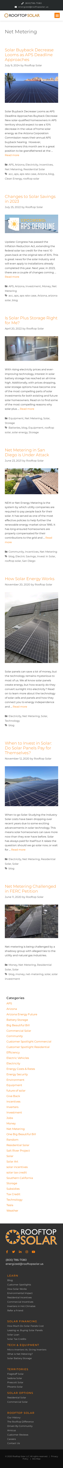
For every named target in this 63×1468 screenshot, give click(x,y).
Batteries (14, 427)
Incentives (46, 164)
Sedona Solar (14, 1378)
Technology (12, 720)
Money (46, 286)
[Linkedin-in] (20, 1252)
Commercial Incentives (20, 1302)
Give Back (13, 1096)
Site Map (36, 1459)
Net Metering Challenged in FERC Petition (30, 889)
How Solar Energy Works (29, 578)
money (20, 974)
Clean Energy (13, 178)
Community (16, 551)
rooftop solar (31, 178)
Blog (10, 1280)
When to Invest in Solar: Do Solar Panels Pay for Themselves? (28, 748)
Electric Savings (26, 556)
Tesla (9, 1205)
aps (16, 174)
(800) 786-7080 (16, 1259)
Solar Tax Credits (16, 1339)
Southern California (19, 1178)
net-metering (34, 974)
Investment (33, 286)
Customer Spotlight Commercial (28, 1041)
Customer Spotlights (19, 1284)
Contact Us (13, 1443)
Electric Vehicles (17, 1058)
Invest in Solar (46, 556)
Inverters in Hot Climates (21, 1306)
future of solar (16, 1090)
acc (11, 174)
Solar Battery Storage (19, 1358)
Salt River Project (18, 1150)
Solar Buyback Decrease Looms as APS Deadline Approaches (29, 54)
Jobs (9, 1118)
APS (11, 164)
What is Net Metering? (20, 1354)
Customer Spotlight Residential (28, 1047)
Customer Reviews (17, 1434)
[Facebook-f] (7, 1252)
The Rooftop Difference (20, 1421)
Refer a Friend (15, 1310)
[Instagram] (27, 1252)
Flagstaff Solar (15, 1374)
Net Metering (13, 169)
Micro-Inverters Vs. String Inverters (26, 1349)
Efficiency (13, 1052)
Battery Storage (17, 1019)
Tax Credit (13, 1194)
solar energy (20, 432)
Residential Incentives (19, 1297)
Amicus (11, 1430)
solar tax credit (16, 1172)
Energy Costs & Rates (20, 1068)
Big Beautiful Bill (18, 1025)
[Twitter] (13, 1252)
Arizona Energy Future (21, 1014)
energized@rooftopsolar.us (24, 1263)
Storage (10, 423)
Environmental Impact (20, 1293)
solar (48, 974)
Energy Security (17, 1074)
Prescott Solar (15, 1382)
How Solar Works (17, 1289)
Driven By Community (19, 1426)
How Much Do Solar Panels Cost (25, 1326)
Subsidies (13, 1188)
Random (12, 1139)
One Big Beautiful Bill (21, 1134)
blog (51, 174)
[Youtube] (33, 1252)
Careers (11, 1439)
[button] (57, 15)
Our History (13, 1417)
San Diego (28, 560)
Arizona (19, 164)
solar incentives (17, 1167)
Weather (12, 1210)
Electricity (32, 164)
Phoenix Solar (15, 1386)
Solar (46, 418)
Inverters (12, 1107)
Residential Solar (34, 169)
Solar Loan (13, 1334)
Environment (15, 1079)
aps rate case (28, 174)
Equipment (16, 418)
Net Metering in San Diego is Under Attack (27, 452)
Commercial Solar (18, 1030)
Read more (12, 155)
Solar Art (12, 1161)
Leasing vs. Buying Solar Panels (25, 1330)
